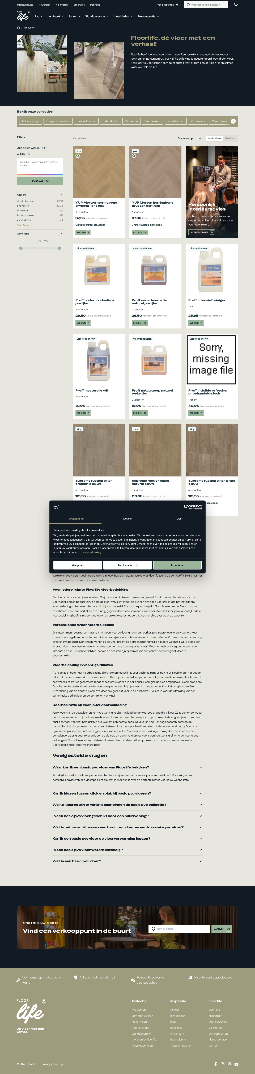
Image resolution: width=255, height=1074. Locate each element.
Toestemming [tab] (75, 518)
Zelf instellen (125, 565)
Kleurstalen (215, 1015)
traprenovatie (166, 632)
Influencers (177, 1033)
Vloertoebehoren (142, 1045)
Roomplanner (178, 1039)
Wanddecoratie (141, 1033)
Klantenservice (218, 1039)
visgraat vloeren (182, 646)
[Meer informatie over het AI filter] (28, 154)
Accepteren (177, 565)
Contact (214, 1045)
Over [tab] (179, 518)
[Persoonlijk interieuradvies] (212, 192)
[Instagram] (222, 1064)
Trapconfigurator (180, 1045)
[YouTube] (236, 1064)
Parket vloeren (110, 121)
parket (147, 632)
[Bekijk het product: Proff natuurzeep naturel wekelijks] (155, 376)
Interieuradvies (218, 1021)
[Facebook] (216, 1064)
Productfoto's (214, 138)
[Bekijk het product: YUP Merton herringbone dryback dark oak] (155, 192)
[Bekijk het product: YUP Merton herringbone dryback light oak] (99, 192)
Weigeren (77, 565)
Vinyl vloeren (198, 121)
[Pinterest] (229, 1064)
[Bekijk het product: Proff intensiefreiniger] (212, 286)
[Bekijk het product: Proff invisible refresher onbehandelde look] (212, 376)
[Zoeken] (188, 4)
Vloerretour (216, 1027)
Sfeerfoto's (230, 138)
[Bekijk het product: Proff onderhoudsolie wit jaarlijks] (99, 286)
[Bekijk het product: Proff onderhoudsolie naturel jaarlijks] (155, 286)
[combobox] (206, 4)
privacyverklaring (90, 552)
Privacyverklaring (52, 1064)
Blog (173, 1021)
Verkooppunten (165, 4)
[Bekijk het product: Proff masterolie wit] (99, 376)
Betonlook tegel (30, 121)
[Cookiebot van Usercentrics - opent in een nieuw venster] (186, 507)
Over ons (214, 1009)
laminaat (136, 632)
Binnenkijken (178, 1015)
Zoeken (219, 928)
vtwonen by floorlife (144, 1039)
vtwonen (184, 632)
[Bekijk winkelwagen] (236, 5)
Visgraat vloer (219, 121)
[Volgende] (233, 121)
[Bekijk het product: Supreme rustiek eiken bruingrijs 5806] (99, 470)
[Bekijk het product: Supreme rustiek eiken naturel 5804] (155, 470)
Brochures (176, 1027)
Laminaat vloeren (86, 121)
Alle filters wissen (28, 148)
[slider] (21, 248)
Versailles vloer (176, 121)
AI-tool (174, 1009)
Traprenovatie (152, 121)
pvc (154, 632)
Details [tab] (127, 518)
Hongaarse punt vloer (58, 121)
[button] (41, 16)
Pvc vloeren (131, 121)
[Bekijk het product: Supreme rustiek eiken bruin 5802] (212, 470)
